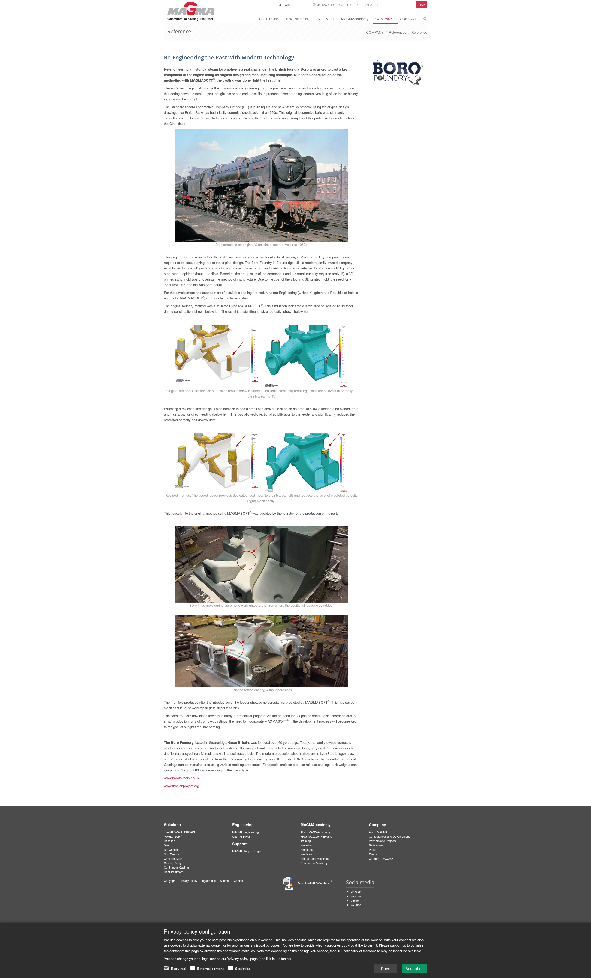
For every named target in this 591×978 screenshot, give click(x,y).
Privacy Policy (188, 881)
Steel (167, 845)
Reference (419, 32)
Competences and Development (389, 836)
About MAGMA (378, 832)
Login (421, 5)
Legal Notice (209, 881)
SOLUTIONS (269, 18)
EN (367, 5)
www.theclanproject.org (181, 785)
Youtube (356, 905)
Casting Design (173, 863)
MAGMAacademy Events (316, 836)
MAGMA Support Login (246, 851)
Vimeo (355, 900)
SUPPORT (325, 18)
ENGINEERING (298, 18)
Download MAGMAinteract (315, 883)
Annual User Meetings (315, 858)
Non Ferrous (172, 854)
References (397, 32)
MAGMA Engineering (245, 832)
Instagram (357, 896)
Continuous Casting (176, 867)
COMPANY (384, 18)
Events (373, 854)
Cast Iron (169, 841)
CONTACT (408, 18)
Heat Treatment (173, 872)
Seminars (307, 849)
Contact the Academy (314, 863)
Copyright (170, 881)
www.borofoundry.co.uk (181, 777)
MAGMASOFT (173, 836)
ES (377, 5)
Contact (239, 881)
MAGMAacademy (354, 18)
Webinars (307, 854)
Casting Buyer (241, 836)
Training (306, 841)
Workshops (308, 845)
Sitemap (225, 881)
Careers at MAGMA (381, 858)
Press (372, 849)
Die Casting (171, 849)
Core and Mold (173, 858)
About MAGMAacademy (316, 832)
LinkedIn (356, 891)
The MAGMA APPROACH (180, 832)
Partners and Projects (382, 841)
